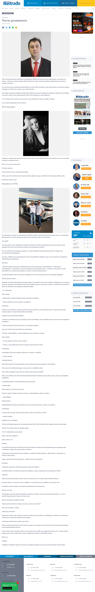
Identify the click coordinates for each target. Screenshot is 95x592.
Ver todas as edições (82, 132)
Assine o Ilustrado (70, 3)
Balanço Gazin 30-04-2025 (78, 276)
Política (23, 8)
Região (11, 8)
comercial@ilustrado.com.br (61, 581)
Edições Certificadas (51, 3)
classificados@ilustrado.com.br (85, 570)
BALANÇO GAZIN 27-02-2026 (80, 267)
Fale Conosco (28, 556)
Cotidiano (30, 8)
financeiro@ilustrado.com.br (85, 581)
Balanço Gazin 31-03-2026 (78, 263)
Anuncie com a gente (87, 3)
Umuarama (5, 8)
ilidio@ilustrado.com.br (36, 581)
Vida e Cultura (46, 8)
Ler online (82, 128)
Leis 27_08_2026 (76, 305)
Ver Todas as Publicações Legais (82, 310)
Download (88, 297)
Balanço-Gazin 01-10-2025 (78, 271)
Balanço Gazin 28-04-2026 (78, 259)
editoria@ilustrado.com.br (60, 570)
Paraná (17, 8)
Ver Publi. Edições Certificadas (82, 284)
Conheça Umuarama (66, 556)
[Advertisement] (82, 46)
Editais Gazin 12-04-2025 (78, 280)
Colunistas (68, 8)
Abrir (89, 259)
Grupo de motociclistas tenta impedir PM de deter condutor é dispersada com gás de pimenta (82, 66)
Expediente (47, 556)
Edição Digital (34, 3)
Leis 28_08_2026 (76, 301)
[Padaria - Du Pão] (82, 23)
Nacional (60, 8)
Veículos (54, 8)
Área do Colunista (85, 556)
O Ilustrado (9, 556)
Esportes (37, 8)
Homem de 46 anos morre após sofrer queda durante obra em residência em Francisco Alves (81, 74)
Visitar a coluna (86, 168)
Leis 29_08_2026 (76, 297)
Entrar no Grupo (7, 588)
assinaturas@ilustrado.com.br (38, 570)
